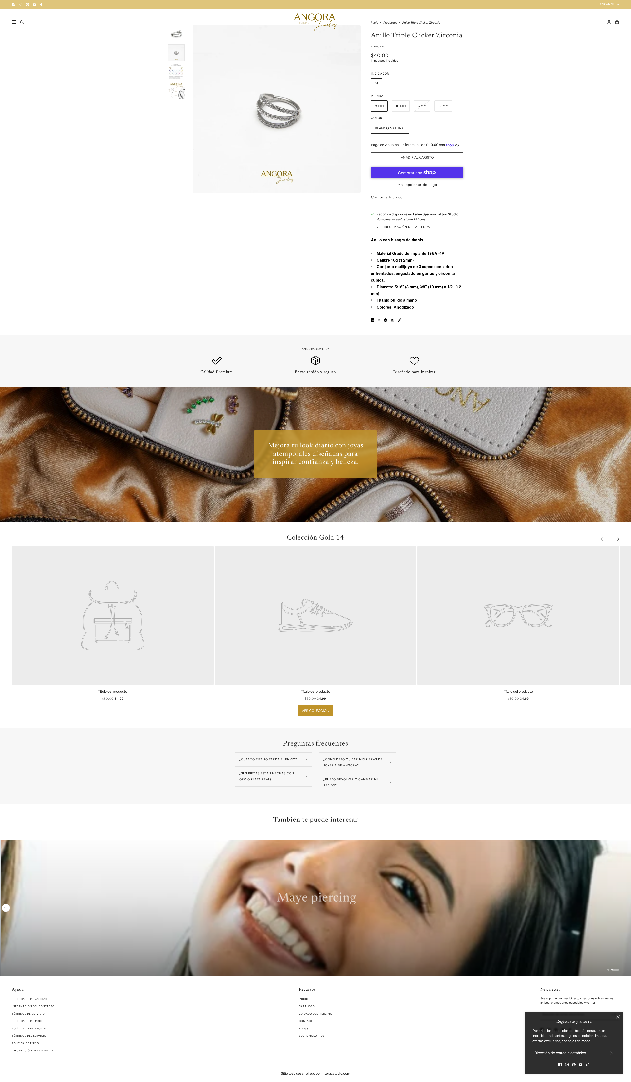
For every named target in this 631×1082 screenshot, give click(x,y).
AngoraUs (379, 46)
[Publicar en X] (379, 320)
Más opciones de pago (417, 185)
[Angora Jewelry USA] (315, 22)
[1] (611, 969)
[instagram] (20, 4)
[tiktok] (41, 4)
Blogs (303, 1028)
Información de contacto (32, 1050)
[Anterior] (6, 908)
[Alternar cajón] (14, 22)
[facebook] (13, 4)
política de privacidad (29, 998)
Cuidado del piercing (315, 1013)
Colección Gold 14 (315, 537)
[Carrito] (617, 22)
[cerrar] (617, 1017)
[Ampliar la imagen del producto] (277, 109)
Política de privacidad (29, 1028)
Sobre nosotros (312, 1035)
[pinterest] (27, 4)
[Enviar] (609, 1053)
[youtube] (34, 4)
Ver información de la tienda (403, 226)
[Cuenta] (609, 22)
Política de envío (25, 1043)
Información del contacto (33, 1006)
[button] (399, 320)
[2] (618, 969)
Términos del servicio (29, 1035)
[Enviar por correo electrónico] (392, 320)
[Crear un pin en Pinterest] (385, 320)
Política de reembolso (29, 1021)
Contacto (307, 1021)
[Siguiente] (615, 539)
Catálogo (307, 1006)
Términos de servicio (28, 1013)
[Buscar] (22, 22)
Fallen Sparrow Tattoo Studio (435, 214)
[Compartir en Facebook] (372, 320)
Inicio (303, 998)
